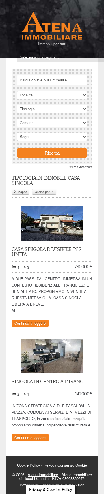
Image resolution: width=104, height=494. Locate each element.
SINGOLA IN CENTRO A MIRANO (47, 381)
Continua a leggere (30, 323)
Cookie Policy (28, 465)
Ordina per (43, 192)
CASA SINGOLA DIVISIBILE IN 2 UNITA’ (46, 252)
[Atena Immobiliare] (52, 39)
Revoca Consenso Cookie (65, 465)
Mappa (22, 192)
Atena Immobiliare (43, 474)
